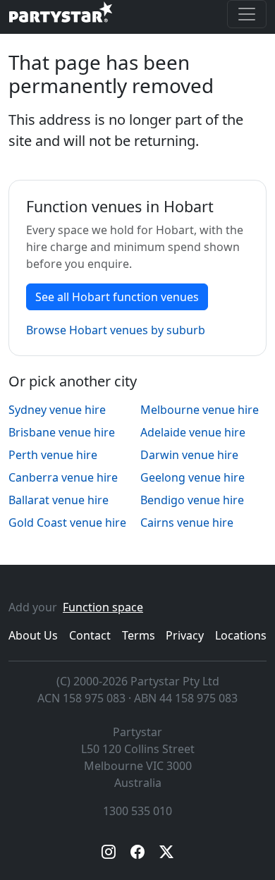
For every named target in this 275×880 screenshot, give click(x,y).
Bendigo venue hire (192, 500)
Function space (103, 607)
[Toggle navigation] (247, 14)
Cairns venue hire (186, 522)
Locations (241, 635)
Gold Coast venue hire (67, 522)
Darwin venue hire (189, 455)
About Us (33, 635)
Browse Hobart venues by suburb (115, 330)
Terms (138, 635)
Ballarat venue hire (58, 500)
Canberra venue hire (63, 477)
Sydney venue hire (57, 409)
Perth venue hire (52, 455)
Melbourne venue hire (199, 409)
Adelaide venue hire (192, 432)
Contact (90, 635)
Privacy (185, 635)
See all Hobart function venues (117, 297)
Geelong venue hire (192, 477)
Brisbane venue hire (61, 432)
